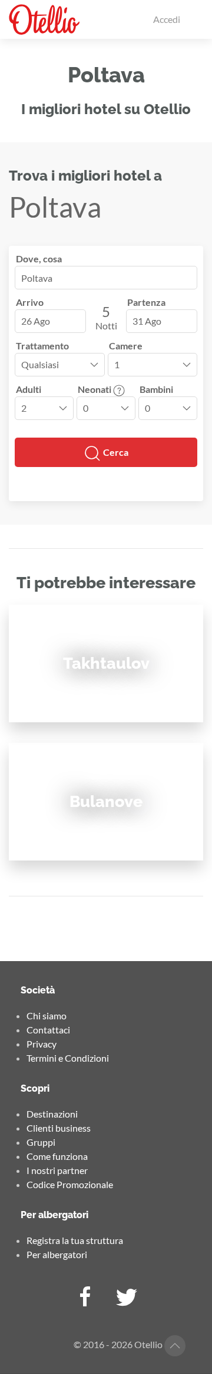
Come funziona (57, 1156)
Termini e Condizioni (67, 1057)
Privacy (41, 1043)
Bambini (156, 389)
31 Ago (146, 320)
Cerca (114, 452)
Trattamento (42, 345)
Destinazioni (52, 1113)
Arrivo (30, 302)
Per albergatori (56, 1254)
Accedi (166, 19)
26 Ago (35, 320)
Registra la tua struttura (74, 1240)
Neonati (95, 389)
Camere (126, 345)
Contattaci (48, 1029)
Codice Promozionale (69, 1184)
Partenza (146, 302)
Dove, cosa (39, 258)
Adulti (28, 389)
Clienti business (58, 1127)
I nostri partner (57, 1170)
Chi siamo (46, 1015)
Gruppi (40, 1142)
